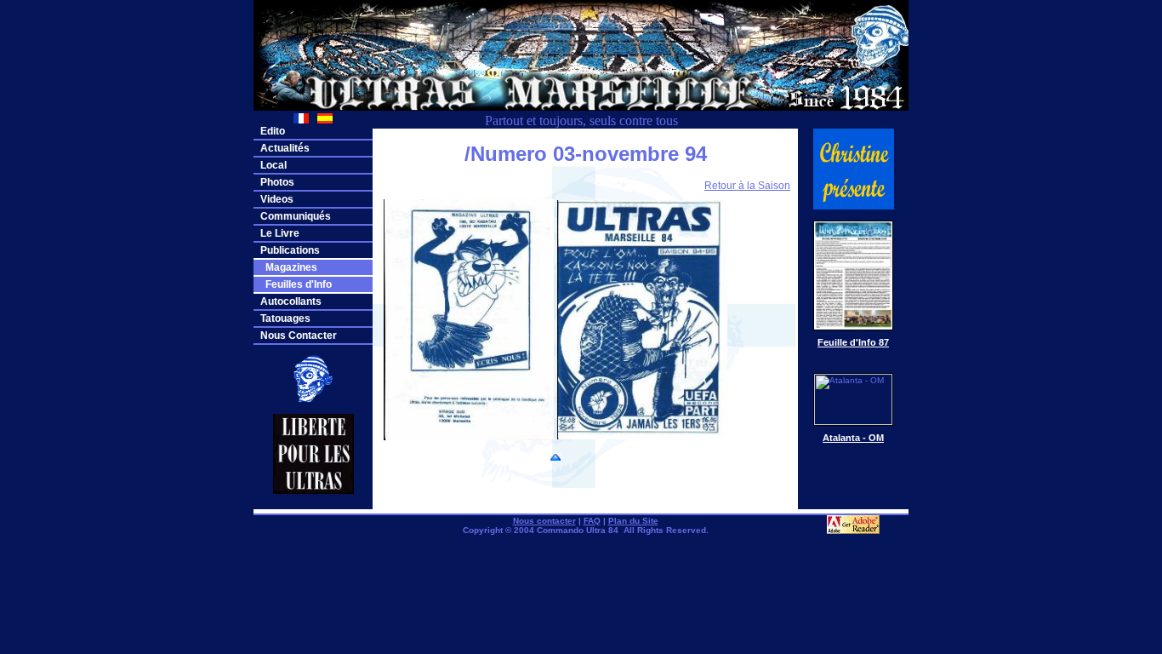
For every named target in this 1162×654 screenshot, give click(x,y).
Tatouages (285, 318)
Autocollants (291, 301)
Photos (277, 182)
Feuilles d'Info (296, 284)
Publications (290, 250)
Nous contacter (544, 520)
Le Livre (279, 233)
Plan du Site (633, 520)
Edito (272, 131)
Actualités (285, 148)
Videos (276, 199)
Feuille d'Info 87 (853, 342)
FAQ (592, 520)
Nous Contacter (298, 335)
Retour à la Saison (747, 186)
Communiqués (295, 216)
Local (273, 165)
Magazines (288, 267)
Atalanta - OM (853, 438)
